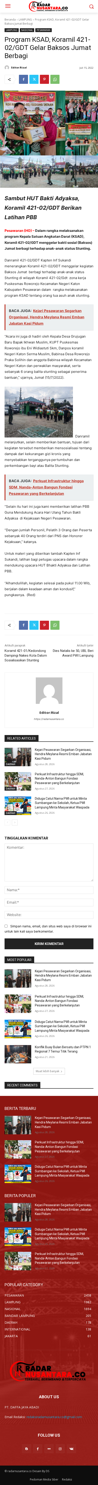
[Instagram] (60, 1448)
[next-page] (15, 822)
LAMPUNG (25, 19)
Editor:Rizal (19, 67)
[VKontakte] (71, 1448)
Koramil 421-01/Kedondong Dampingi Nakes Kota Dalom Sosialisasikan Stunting (26, 655)
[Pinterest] (44, 79)
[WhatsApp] (54, 79)
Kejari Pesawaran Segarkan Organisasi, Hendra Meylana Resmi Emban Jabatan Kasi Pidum (63, 754)
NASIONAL (27, 30)
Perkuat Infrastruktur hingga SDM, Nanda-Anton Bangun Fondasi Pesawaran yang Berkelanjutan (59, 778)
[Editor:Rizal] (7, 67)
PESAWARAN (43, 30)
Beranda (10, 19)
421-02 (24, 242)
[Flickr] (48, 1448)
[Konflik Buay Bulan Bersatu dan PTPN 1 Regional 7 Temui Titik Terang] (18, 1054)
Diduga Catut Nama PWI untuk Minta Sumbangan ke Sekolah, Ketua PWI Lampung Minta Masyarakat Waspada (62, 803)
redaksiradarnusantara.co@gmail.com (54, 1417)
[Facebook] (23, 79)
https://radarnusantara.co (49, 719)
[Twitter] (34, 79)
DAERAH (10, 764)
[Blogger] (26, 1448)
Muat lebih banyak (47, 1071)
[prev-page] (7, 822)
